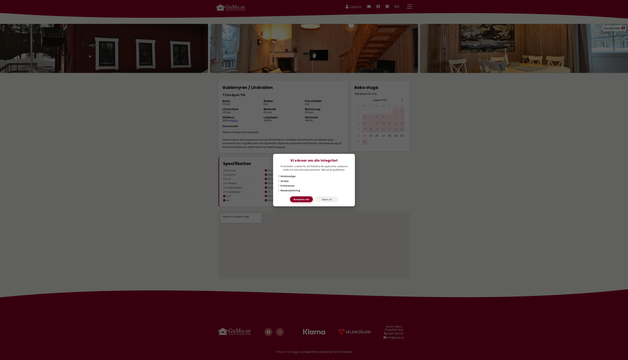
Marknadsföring (290, 190)
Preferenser (287, 185)
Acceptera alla (301, 199)
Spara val (327, 199)
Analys (284, 181)
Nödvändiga (288, 176)
